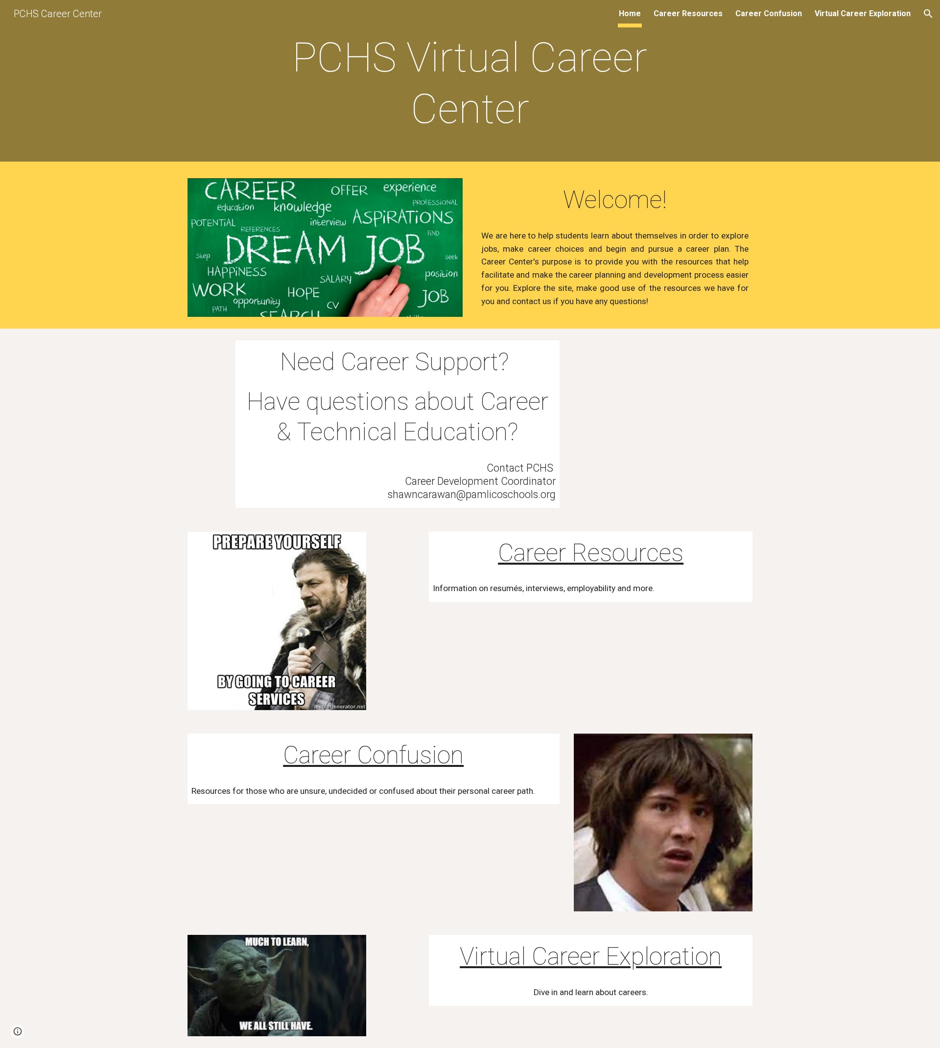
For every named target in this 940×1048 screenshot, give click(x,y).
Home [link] (630, 13)
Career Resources (590, 553)
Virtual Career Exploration (591, 956)
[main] (469, 83)
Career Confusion (373, 755)
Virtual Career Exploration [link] (863, 13)
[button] (928, 13)
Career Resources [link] (688, 13)
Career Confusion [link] (768, 13)
